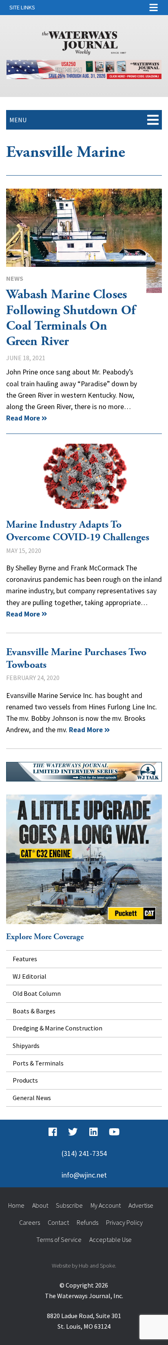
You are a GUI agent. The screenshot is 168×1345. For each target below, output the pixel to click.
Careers (29, 1222)
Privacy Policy (124, 1222)
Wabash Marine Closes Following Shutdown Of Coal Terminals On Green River (84, 241)
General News (32, 1098)
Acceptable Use (110, 1239)
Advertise (140, 1205)
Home (16, 1205)
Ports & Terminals (38, 1063)
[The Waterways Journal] (84, 41)
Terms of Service (59, 1239)
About (40, 1205)
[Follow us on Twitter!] (72, 1131)
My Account (106, 1205)
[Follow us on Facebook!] (53, 1131)
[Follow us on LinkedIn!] (93, 1131)
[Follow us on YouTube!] (114, 1131)
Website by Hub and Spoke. (84, 1265)
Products (25, 1080)
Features (25, 959)
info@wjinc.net (84, 1175)
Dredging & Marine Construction (57, 1028)
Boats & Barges (34, 1011)
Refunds (87, 1222)
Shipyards (26, 1045)
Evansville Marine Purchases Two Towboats (76, 658)
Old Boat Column (37, 993)
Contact (58, 1222)
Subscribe (69, 1205)
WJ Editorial (29, 976)
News (14, 278)
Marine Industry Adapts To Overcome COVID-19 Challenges (84, 476)
